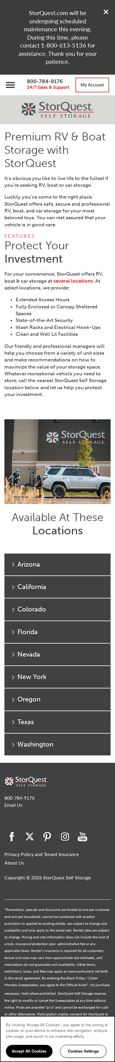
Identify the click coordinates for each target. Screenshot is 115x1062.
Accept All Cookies (29, 1051)
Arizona (28, 564)
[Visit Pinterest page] (47, 836)
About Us (14, 862)
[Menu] (10, 85)
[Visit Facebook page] (11, 836)
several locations (73, 281)
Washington (35, 744)
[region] (57, 1039)
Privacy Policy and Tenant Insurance (41, 854)
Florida (27, 632)
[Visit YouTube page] (82, 836)
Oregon (28, 699)
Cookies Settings (83, 1051)
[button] (106, 12)
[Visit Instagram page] (65, 836)
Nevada (28, 654)
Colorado (31, 609)
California (31, 587)
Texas (25, 722)
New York (32, 677)
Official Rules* (77, 984)
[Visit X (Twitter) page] (29, 836)
